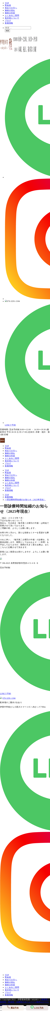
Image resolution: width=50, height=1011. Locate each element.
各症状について (12, 18)
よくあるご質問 (12, 15)
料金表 (8, 5)
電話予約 (14, 1008)
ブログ (8, 20)
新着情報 (9, 23)
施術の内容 (10, 13)
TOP (7, 3)
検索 (7, 31)
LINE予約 (39, 1008)
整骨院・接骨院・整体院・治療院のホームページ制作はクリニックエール (25, 1002)
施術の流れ (10, 10)
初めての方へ (11, 8)
